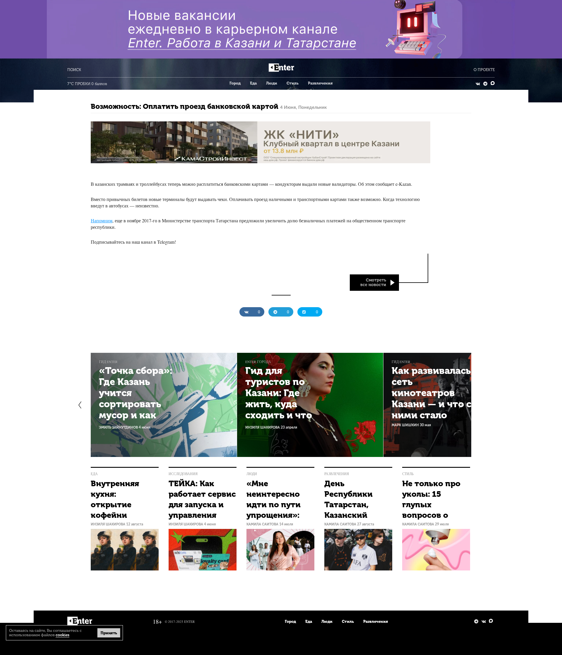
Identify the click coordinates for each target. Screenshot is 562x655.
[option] (164, 405)
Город (235, 83)
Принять (108, 632)
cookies (62, 635)
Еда (253, 83)
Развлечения (320, 83)
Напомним (101, 220)
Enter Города (258, 362)
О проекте (484, 70)
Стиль (293, 83)
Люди (271, 83)
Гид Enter (108, 362)
